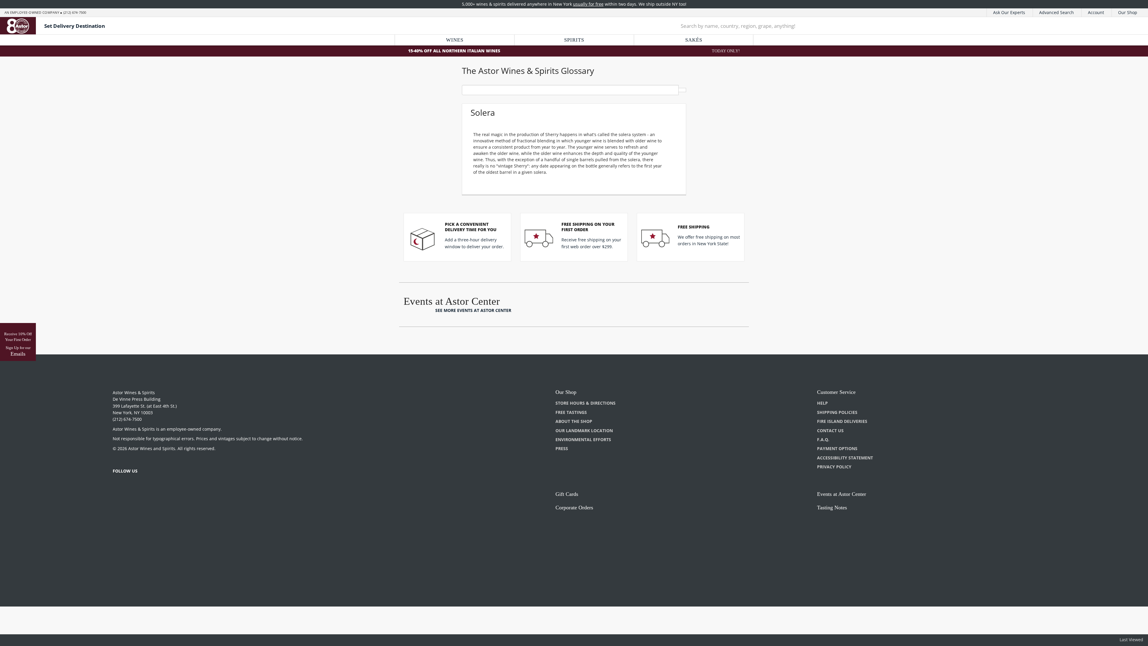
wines (454, 40)
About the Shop (573, 421)
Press (561, 448)
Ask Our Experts (1009, 12)
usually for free (588, 4)
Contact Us (830, 430)
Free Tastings (571, 412)
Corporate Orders (574, 508)
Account (1096, 12)
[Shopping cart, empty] (1127, 25)
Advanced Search (1056, 12)
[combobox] (887, 25)
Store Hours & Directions (585, 403)
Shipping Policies (837, 412)
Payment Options (837, 448)
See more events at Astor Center (473, 310)
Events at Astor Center (841, 494)
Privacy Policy (834, 467)
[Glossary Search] (682, 90)
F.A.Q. (823, 439)
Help (822, 403)
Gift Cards (566, 494)
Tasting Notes (832, 508)
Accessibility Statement (845, 458)
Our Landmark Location (584, 430)
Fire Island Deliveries (842, 421)
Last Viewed (1131, 639)
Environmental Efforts (583, 439)
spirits (574, 40)
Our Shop (1127, 12)
